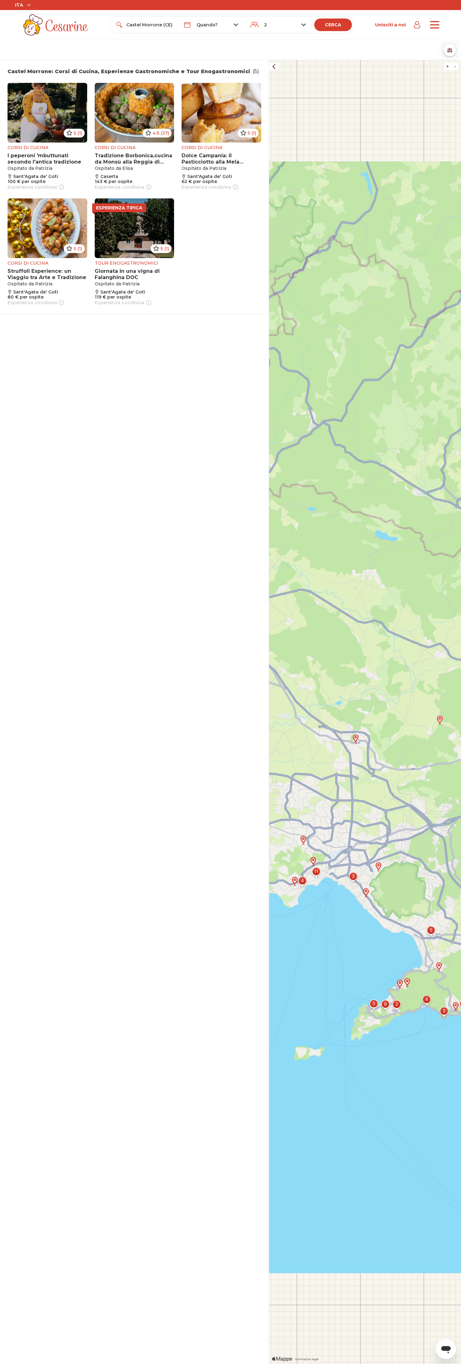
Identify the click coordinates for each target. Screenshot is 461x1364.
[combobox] (149, 25)
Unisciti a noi (390, 25)
